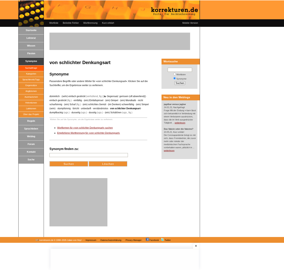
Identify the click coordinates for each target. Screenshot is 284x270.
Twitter (168, 240)
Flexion (31, 53)
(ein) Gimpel (111, 100)
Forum (31, 144)
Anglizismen (31, 91)
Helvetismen (31, 103)
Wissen (31, 45)
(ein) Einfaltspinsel (93, 100)
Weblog (31, 136)
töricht (76, 108)
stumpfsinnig (64, 108)
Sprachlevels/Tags (31, 79)
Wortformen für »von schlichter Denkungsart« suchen (85, 127)
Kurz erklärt (108, 23)
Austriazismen (31, 97)
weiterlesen (180, 123)
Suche (31, 159)
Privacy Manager (134, 240)
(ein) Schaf (70, 104)
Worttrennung (90, 23)
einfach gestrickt (57, 100)
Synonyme (31, 61)
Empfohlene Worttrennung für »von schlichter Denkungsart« (88, 133)
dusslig (92, 112)
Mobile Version (190, 23)
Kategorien (31, 74)
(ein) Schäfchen (113, 112)
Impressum (91, 240)
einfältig (78, 100)
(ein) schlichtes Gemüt (94, 104)
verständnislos (100, 108)
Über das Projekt (31, 114)
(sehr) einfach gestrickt (73, 96)
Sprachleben (31, 128)
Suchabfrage (31, 68)
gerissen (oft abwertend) (132, 96)
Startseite (31, 30)
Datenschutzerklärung (110, 240)
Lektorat (31, 38)
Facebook (154, 240)
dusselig (75, 112)
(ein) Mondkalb (128, 100)
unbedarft (86, 108)
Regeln (31, 121)
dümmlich (54, 96)
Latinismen (31, 108)
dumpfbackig (56, 112)
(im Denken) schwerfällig (121, 104)
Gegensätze (31, 85)
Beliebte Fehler (71, 23)
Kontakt (31, 152)
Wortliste (53, 23)
